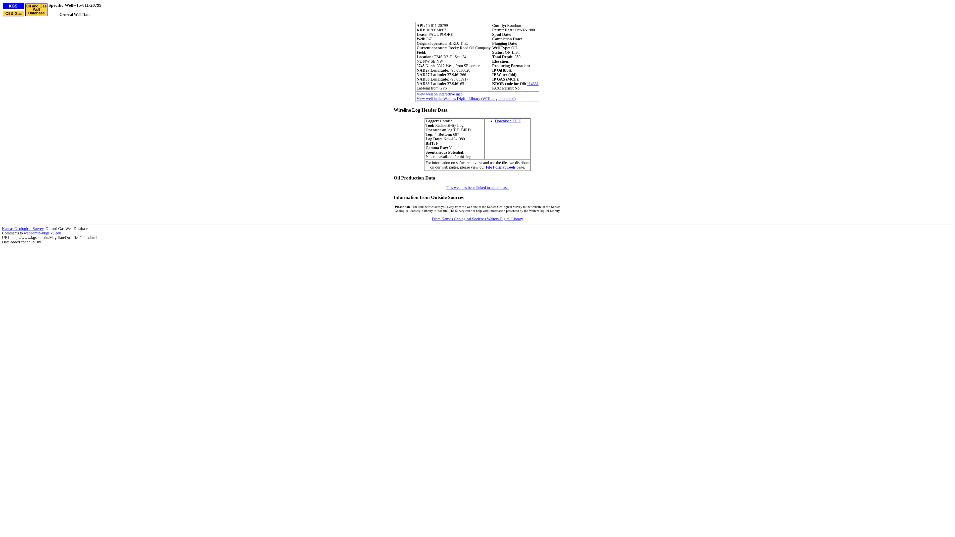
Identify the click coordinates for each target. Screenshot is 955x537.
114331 (533, 84)
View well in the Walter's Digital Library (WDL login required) (466, 98)
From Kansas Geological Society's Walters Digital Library (477, 219)
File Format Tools (501, 167)
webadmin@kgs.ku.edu (42, 233)
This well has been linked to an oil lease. (477, 187)
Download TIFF (508, 121)
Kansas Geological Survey (23, 228)
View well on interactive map (440, 94)
